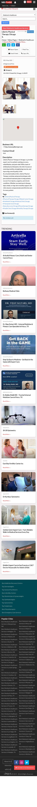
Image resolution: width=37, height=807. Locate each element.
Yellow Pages (12, 40)
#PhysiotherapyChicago (25, 206)
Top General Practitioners (10, 590)
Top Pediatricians (7, 606)
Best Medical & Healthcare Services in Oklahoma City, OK (27, 665)
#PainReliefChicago (9, 201)
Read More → (7, 262)
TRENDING (6, 228)
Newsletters (8, 805)
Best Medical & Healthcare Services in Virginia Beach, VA (27, 741)
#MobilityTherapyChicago (25, 208)
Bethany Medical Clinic (11, 291)
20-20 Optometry (9, 430)
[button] (5, 88)
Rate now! (30, 31)
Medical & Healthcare (26, 40)
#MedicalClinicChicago (22, 201)
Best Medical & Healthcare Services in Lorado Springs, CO (9, 667)
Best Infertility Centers (9, 593)
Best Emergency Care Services (11, 612)
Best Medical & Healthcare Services (15, 28)
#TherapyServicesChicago (11, 204)
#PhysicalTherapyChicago (11, 199)
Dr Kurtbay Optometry (11, 497)
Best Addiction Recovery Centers (12, 583)
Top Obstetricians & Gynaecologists (13, 596)
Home (4, 40)
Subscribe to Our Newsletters (25, 767)
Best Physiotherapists (8, 609)
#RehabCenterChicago (26, 199)
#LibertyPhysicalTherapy (12, 196)
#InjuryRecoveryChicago (10, 206)
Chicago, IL (8, 70)
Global (13, 5)
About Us (7, 761)
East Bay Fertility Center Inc (13, 464)
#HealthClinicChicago (10, 208)
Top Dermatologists (8, 586)
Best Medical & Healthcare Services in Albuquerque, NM (9, 624)
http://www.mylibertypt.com (14, 147)
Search (6, 22)
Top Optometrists (7, 603)
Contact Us (8, 789)
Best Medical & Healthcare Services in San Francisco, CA (27, 713)
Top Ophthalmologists (8, 599)
